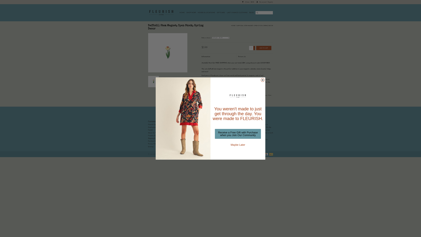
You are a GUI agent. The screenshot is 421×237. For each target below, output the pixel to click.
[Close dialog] (262, 80)
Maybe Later (238, 144)
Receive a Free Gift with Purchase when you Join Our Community (238, 134)
